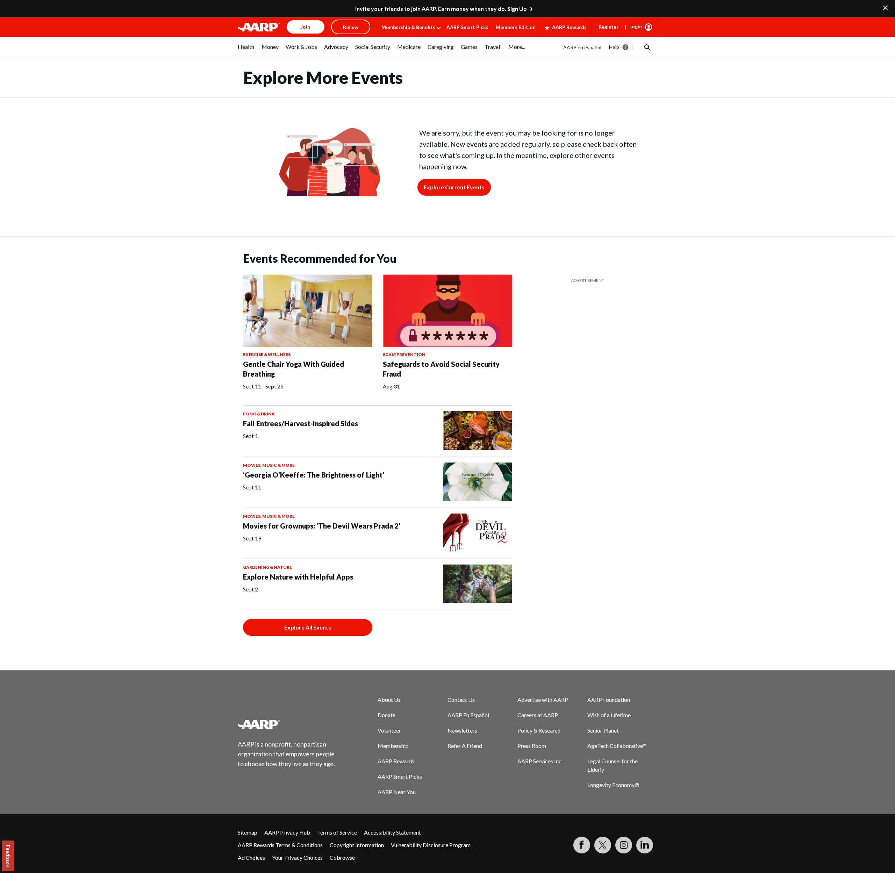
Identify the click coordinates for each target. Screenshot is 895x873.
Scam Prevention (404, 354)
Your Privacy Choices (297, 857)
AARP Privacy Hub (287, 832)
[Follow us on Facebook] (581, 845)
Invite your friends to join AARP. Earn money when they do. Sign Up (441, 8)
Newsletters (462, 730)
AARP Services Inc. (540, 761)
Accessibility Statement (392, 832)
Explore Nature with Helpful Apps (298, 577)
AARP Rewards (569, 27)
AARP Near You (397, 791)
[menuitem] (246, 50)
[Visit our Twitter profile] (602, 845)
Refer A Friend (465, 745)
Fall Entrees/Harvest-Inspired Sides (300, 423)
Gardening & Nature (267, 567)
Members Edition (516, 27)
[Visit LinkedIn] (644, 845)
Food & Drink (259, 413)
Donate (386, 715)
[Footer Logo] (287, 724)
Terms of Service (337, 832)
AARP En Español (468, 715)
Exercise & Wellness (267, 354)
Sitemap (247, 832)
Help (614, 47)
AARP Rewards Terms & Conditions (280, 845)
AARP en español (582, 47)
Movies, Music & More (269, 465)
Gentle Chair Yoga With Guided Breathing (293, 369)
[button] (646, 47)
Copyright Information (357, 845)
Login (635, 26)
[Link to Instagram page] (623, 845)
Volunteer (389, 730)
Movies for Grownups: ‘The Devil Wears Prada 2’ (321, 526)
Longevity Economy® (613, 784)
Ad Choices (251, 857)
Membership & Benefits (408, 27)
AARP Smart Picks (467, 27)
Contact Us (461, 699)
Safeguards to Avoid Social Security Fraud (441, 369)
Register (608, 27)
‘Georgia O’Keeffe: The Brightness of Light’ (313, 475)
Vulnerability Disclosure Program (431, 845)
